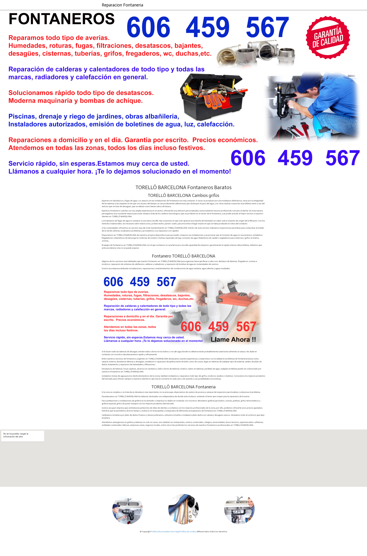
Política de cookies (188, 531)
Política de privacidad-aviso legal (165, 531)
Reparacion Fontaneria (122, 5)
